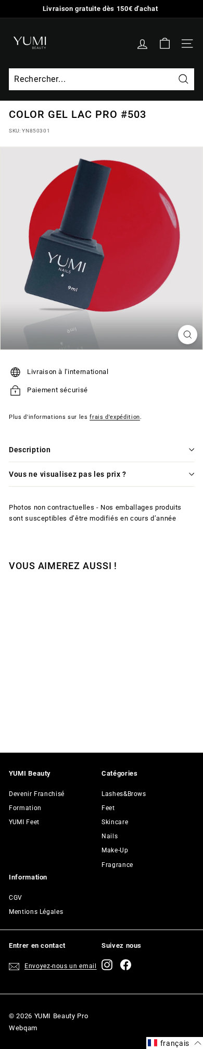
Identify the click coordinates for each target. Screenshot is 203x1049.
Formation (25, 808)
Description (30, 449)
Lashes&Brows (124, 794)
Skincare (115, 822)
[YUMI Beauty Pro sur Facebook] (125, 964)
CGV (15, 897)
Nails (110, 836)
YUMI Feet (24, 822)
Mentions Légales (36, 911)
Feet (108, 808)
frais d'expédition (115, 417)
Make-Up (115, 850)
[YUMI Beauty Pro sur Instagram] (107, 964)
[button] (174, 1043)
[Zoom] (187, 334)
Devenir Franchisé (37, 794)
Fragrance (117, 865)
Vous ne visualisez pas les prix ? (67, 474)
